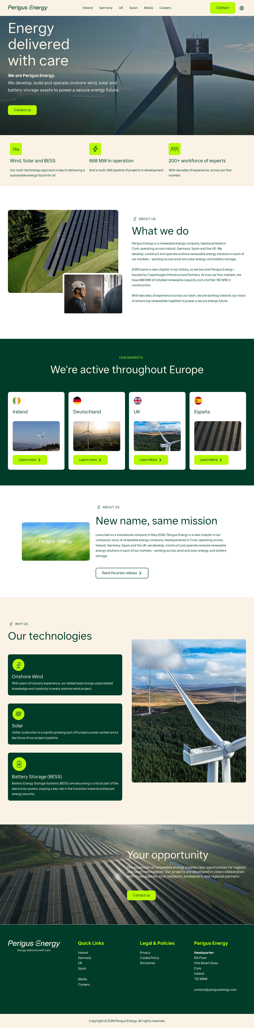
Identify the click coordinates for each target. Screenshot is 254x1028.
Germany (106, 8)
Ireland (88, 8)
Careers (165, 8)
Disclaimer (147, 963)
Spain (133, 8)
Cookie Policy (149, 958)
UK (121, 8)
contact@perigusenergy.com (215, 990)
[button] (223, 8)
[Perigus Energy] (28, 8)
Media (148, 8)
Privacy (145, 953)
